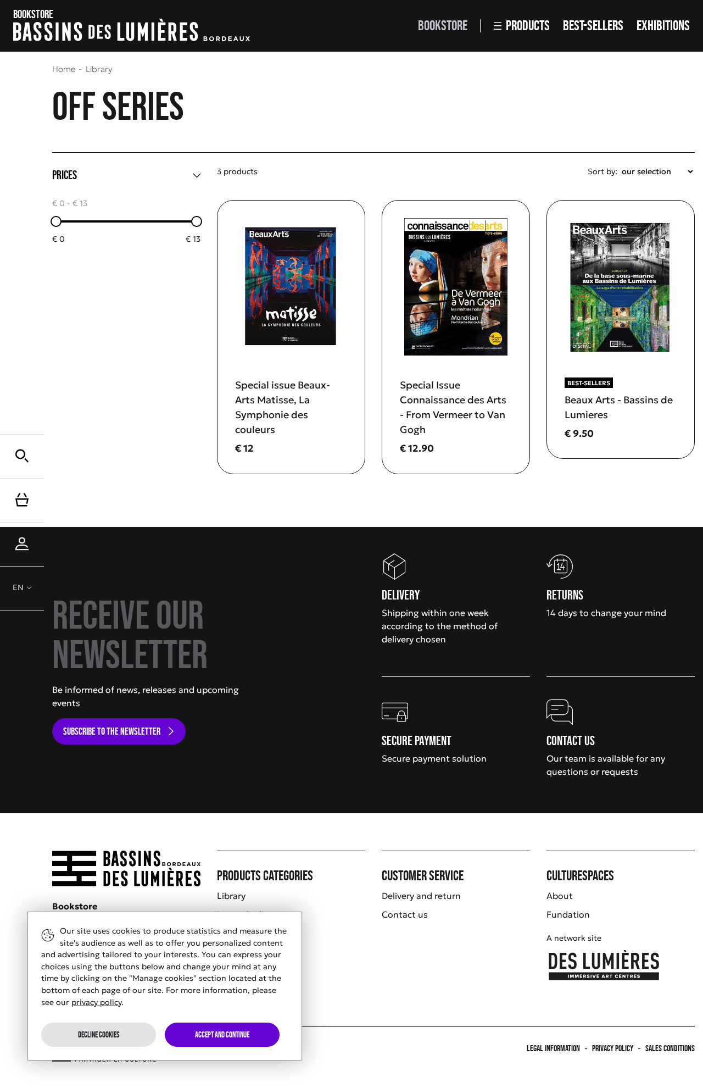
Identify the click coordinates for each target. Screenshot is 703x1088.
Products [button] (528, 26)
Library (231, 895)
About (559, 895)
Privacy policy (612, 1048)
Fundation (568, 914)
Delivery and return (421, 895)
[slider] (56, 221)
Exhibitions (663, 26)
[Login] (22, 544)
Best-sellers (593, 26)
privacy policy (96, 1002)
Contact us (405, 914)
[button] (22, 456)
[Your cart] (22, 500)
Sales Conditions (670, 1048)
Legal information (553, 1048)
